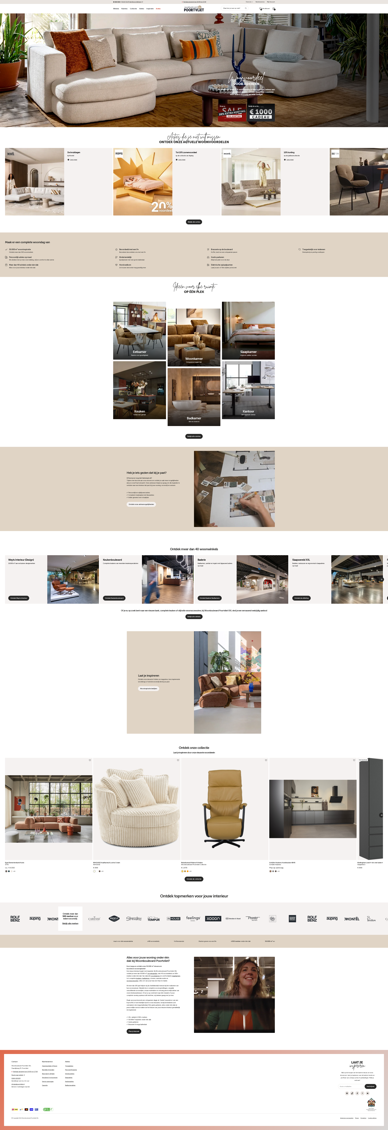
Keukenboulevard (112, 559)
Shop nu (222, 106)
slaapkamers (176, 976)
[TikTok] (352, 1093)
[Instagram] (347, 1093)
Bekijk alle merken (70, 923)
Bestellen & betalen (48, 1070)
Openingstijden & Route (49, 1066)
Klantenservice (260, 2)
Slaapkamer (248, 352)
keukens (138, 978)
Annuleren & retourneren (49, 1077)
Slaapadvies (68, 1077)
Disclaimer (363, 1118)
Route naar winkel (17, 1075)
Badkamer (194, 418)
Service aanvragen (48, 1081)
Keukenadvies (69, 1081)
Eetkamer (139, 352)
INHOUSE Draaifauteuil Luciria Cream (106, 863)
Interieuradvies (69, 1074)
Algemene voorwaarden (346, 1118)
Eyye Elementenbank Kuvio (14, 863)
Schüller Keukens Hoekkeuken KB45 (282, 863)
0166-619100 (16, 1078)
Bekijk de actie (253, 106)
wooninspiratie (152, 973)
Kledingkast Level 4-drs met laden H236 (371, 863)
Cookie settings (372, 1118)
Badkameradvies (70, 1085)
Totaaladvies (69, 1066)
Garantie (45, 1085)
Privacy (357, 1118)
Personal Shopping (71, 1070)
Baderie (202, 559)
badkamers (146, 978)
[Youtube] (368, 1093)
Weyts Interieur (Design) (21, 559)
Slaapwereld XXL (301, 559)
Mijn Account (271, 2)
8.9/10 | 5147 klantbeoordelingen (131, 2)
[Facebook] (357, 1093)
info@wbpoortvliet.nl (18, 1084)
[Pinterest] (362, 1093)
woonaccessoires (132, 981)
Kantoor (248, 411)
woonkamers (155, 976)
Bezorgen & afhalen (48, 1074)
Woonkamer (194, 359)
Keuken (139, 411)
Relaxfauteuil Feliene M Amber (192, 863)
